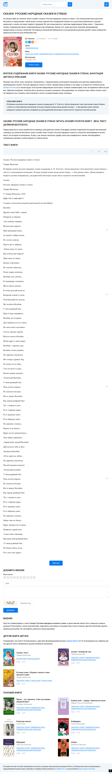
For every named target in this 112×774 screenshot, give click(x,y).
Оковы (74, 742)
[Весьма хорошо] (21, 577)
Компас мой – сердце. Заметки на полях (88, 701)
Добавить (11, 610)
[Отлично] (31, 577)
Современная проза (46, 54)
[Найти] (70, 4)
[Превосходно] (34, 577)
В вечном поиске (23, 721)
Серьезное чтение (31, 54)
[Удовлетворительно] (11, 577)
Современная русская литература (66, 54)
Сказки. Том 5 (22, 653)
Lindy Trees (20, 724)
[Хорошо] (18, 577)
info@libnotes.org (61, 769)
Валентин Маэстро (78, 745)
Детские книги (21, 658)
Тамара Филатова (31, 48)
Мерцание (20, 742)
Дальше (56, 563)
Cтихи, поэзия (35, 680)
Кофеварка (75, 721)
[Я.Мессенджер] (26, 42)
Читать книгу (33, 65)
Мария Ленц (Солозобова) (82, 703)
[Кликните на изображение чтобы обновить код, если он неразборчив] (10, 603)
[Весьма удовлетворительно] (14, 577)
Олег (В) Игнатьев (23, 745)
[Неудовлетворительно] (5, 577)
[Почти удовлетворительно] (8, 577)
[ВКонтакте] (29, 42)
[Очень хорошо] (24, 577)
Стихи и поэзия (46, 680)
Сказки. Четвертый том (81, 652)
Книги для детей (33, 658)
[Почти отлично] (28, 577)
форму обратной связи (86, 769)
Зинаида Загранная (24, 704)
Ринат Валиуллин (78, 724)
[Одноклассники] (32, 42)
